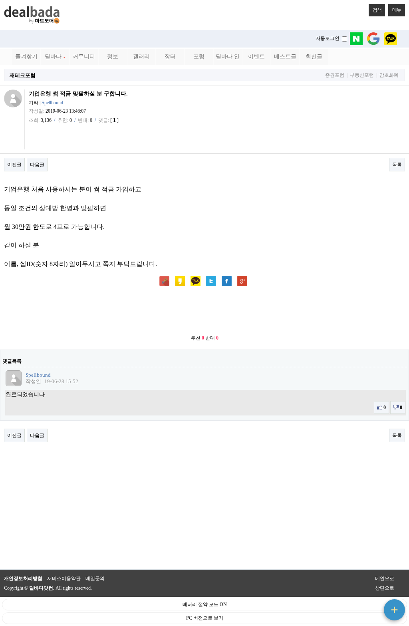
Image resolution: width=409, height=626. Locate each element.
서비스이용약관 (64, 578)
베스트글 (285, 57)
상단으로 (384, 588)
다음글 (37, 164)
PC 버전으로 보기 (204, 618)
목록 (397, 164)
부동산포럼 (362, 75)
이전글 (14, 164)
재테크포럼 (23, 75)
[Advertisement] (204, 311)
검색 (377, 10)
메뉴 (396, 10)
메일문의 (95, 578)
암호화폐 (389, 75)
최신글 (314, 57)
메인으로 (384, 578)
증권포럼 (334, 75)
